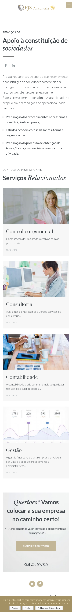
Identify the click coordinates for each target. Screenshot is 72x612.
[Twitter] (32, 584)
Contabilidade (22, 377)
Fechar (28, 608)
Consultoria (19, 304)
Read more (11, 250)
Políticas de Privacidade (49, 608)
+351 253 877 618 (36, 565)
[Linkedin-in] (13, 66)
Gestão (14, 450)
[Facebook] (40, 584)
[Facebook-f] (6, 66)
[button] (36, 546)
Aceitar (15, 608)
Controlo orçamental (29, 231)
